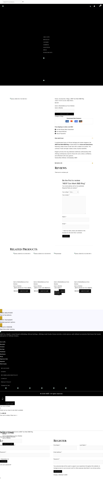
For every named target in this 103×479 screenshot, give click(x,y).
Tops (46, 70)
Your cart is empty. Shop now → (8, 415)
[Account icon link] (94, 6)
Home (40, 11)
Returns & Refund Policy (9, 375)
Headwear (46, 25)
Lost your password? (5, 464)
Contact (41, 83)
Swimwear (48, 72)
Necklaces (46, 27)
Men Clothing (47, 75)
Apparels (40, 62)
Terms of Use (5, 385)
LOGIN (65, 474)
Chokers (45, 21)
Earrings (46, 23)
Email (64, 223)
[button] (90, 6)
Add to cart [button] (24, 291)
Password (5, 452)
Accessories (41, 15)
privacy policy (96, 468)
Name (64, 216)
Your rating (65, 192)
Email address (60, 452)
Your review (66, 195)
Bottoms (47, 66)
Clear (58, 295)
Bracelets (46, 19)
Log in (3, 461)
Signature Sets (47, 31)
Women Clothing (48, 64)
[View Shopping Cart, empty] (100, 6)
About (40, 13)
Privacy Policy (6, 382)
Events (3, 371)
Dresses (47, 68)
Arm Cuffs (46, 17)
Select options (59, 292)
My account (5, 368)
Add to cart (64, 114)
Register (58, 471)
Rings (45, 29)
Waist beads (41, 60)
